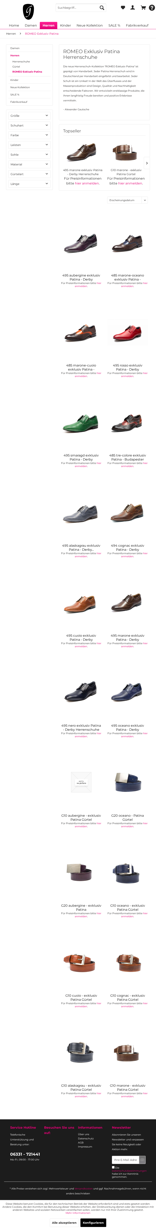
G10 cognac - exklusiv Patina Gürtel (127, 998)
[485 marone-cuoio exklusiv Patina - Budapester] (81, 332)
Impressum (85, 1146)
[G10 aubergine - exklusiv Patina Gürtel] (81, 782)
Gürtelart (17, 174)
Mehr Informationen (78, 1212)
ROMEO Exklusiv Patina (27, 71)
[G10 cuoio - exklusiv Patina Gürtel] (81, 962)
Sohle (14, 154)
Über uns (83, 1134)
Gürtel (16, 66)
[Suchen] (102, 8)
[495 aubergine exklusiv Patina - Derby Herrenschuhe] (81, 242)
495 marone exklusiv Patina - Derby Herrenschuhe (82, 172)
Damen (15, 48)
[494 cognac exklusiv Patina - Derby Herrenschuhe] (127, 512)
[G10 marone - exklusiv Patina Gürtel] (126, 152)
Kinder (14, 79)
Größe (15, 116)
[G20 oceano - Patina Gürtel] (127, 782)
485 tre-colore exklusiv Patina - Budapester (127, 457)
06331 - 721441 (25, 1154)
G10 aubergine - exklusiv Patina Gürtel (81, 818)
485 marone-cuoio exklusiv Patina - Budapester (81, 367)
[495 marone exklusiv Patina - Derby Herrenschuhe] (82, 152)
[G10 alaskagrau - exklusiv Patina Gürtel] (81, 1052)
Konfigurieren (93, 1223)
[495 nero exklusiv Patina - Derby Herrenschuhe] (81, 692)
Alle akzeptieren (64, 1223)
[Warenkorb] (142, 8)
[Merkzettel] (123, 8)
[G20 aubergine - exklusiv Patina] (81, 872)
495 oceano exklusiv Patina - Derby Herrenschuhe (127, 728)
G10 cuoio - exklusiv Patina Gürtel (81, 998)
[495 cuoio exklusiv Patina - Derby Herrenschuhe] (81, 602)
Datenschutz (86, 1138)
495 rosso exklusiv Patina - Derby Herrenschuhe (127, 367)
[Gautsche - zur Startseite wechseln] (28, 12)
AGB (80, 1142)
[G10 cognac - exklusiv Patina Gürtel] (127, 962)
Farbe (15, 135)
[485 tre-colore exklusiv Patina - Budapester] (127, 422)
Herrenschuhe (21, 61)
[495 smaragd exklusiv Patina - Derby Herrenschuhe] (81, 422)
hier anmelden (87, 183)
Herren (14, 55)
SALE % (14, 94)
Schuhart (17, 125)
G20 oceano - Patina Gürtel (127, 818)
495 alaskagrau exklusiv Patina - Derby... (81, 548)
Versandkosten (84, 1188)
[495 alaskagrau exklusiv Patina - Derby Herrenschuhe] (81, 512)
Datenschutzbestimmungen (129, 1170)
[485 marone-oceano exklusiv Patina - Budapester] (127, 242)
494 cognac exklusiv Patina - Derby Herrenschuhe (127, 548)
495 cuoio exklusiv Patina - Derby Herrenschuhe (81, 638)
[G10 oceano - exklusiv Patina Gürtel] (127, 872)
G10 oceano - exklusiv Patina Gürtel (127, 908)
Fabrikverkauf (18, 101)
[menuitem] (81, 8)
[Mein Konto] (133, 8)
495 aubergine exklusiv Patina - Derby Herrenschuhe (81, 277)
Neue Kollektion (20, 87)
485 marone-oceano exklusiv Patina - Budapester (127, 277)
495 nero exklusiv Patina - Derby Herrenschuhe (81, 728)
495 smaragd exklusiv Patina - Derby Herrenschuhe (81, 457)
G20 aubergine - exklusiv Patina (81, 908)
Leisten (16, 145)
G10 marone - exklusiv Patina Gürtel (126, 172)
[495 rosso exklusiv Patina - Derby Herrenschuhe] (127, 332)
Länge (15, 184)
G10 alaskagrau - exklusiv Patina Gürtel (81, 1088)
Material (16, 164)
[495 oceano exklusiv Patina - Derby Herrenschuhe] (127, 692)
